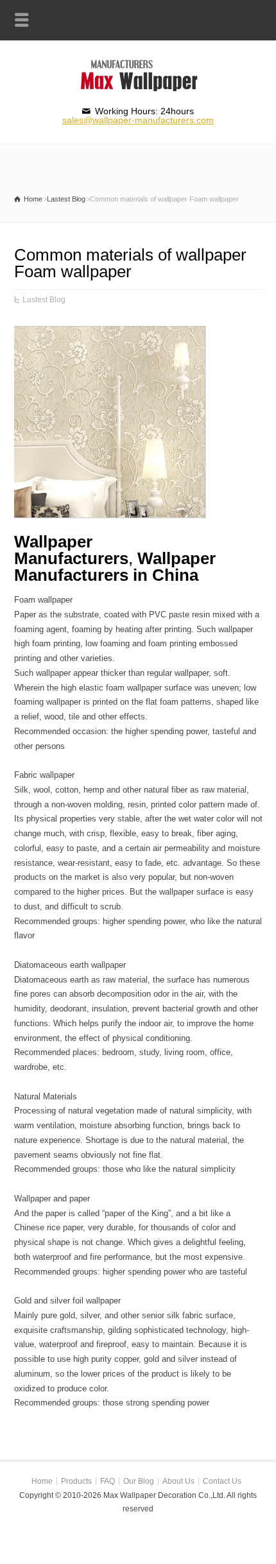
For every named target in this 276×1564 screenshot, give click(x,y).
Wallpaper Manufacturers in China (115, 567)
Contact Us (222, 1481)
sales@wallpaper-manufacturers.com (138, 120)
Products (76, 1481)
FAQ (107, 1481)
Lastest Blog (43, 299)
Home (42, 1481)
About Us (178, 1481)
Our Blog (138, 1481)
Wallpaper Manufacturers (71, 550)
